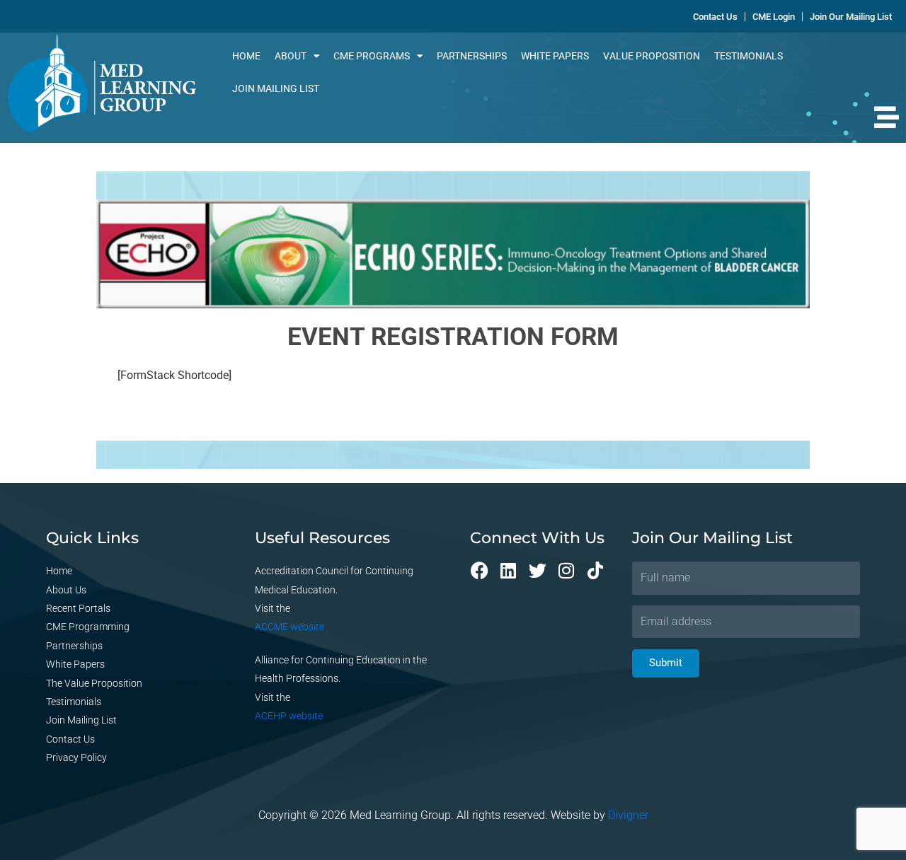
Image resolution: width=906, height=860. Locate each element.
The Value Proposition (94, 683)
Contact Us (70, 739)
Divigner (628, 815)
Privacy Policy (76, 757)
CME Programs (371, 56)
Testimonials (748, 56)
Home (246, 56)
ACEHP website (289, 715)
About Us (66, 589)
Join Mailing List (275, 88)
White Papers (555, 56)
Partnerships (472, 56)
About (290, 56)
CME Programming (88, 626)
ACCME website (289, 626)
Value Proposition (651, 56)
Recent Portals (78, 608)
